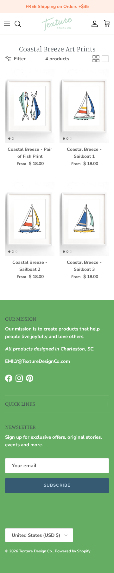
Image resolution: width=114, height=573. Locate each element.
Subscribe (57, 485)
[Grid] (96, 59)
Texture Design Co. (36, 551)
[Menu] (7, 24)
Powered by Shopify (72, 551)
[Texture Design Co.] (57, 24)
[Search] (21, 24)
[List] (105, 59)
